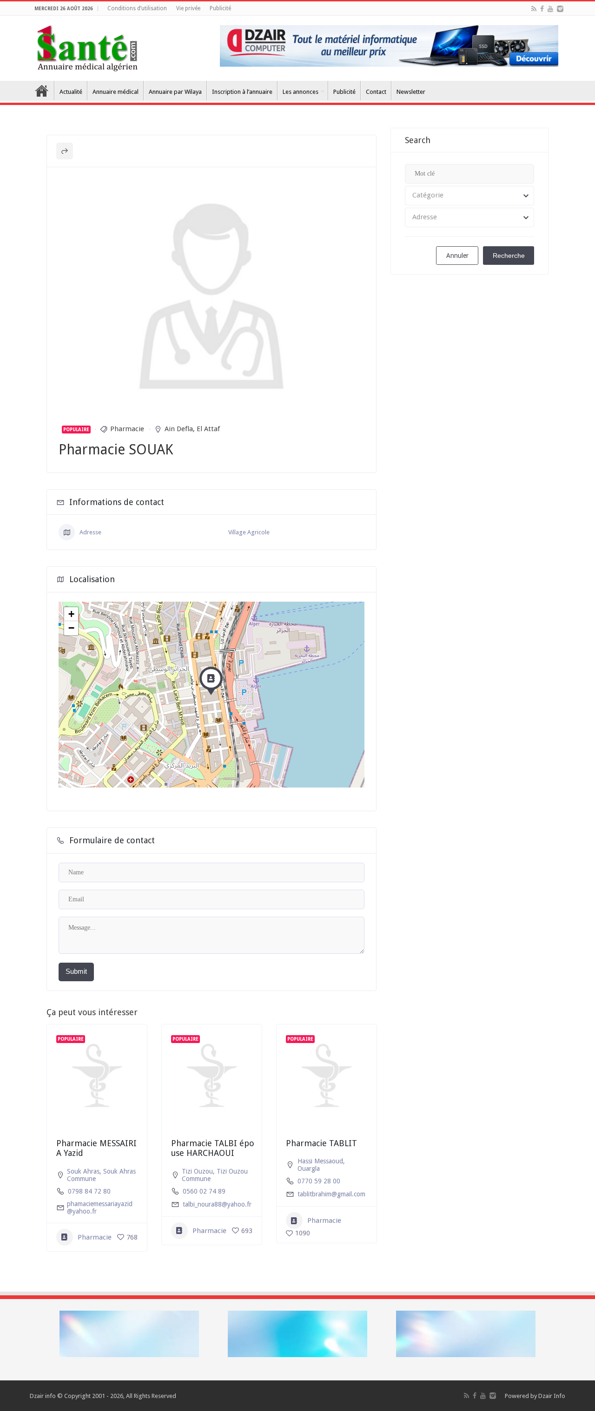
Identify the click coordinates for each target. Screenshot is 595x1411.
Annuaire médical (116, 91)
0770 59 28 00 (319, 1181)
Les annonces (300, 91)
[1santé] (87, 46)
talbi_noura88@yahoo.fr (217, 1204)
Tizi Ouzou (197, 1171)
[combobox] (469, 195)
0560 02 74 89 (204, 1191)
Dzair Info (551, 1395)
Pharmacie (127, 429)
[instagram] (560, 8)
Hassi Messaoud (320, 1161)
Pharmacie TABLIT (321, 1143)
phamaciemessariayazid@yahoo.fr (99, 1207)
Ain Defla (179, 429)
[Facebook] (542, 8)
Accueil (42, 90)
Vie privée (188, 8)
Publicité (220, 8)
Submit (76, 971)
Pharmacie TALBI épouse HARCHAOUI (212, 1148)
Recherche (509, 255)
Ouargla (309, 1168)
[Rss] (533, 8)
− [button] (71, 628)
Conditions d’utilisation (137, 8)
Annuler (457, 255)
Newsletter (411, 91)
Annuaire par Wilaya (175, 91)
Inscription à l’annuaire (242, 91)
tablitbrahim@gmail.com (331, 1194)
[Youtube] (550, 8)
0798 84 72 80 (89, 1191)
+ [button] (71, 614)
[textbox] (469, 195)
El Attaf (208, 429)
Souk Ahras (83, 1171)
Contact (376, 91)
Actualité (71, 91)
